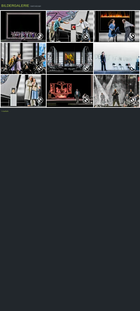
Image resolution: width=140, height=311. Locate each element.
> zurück (4, 111)
